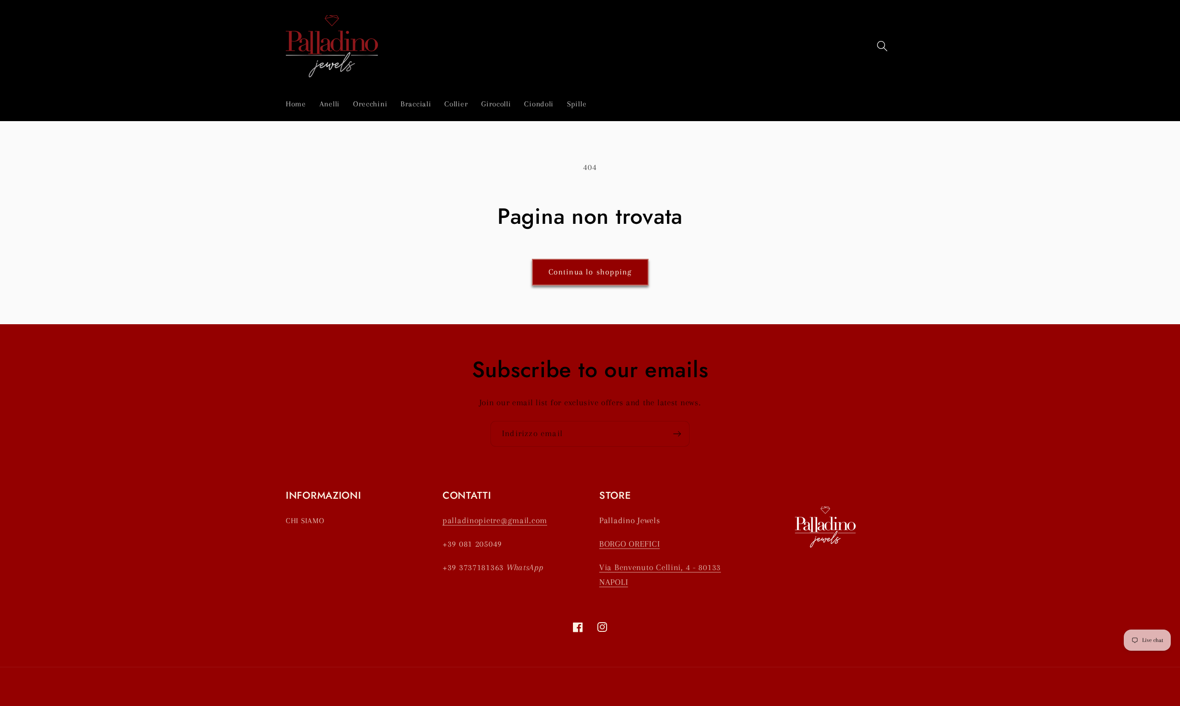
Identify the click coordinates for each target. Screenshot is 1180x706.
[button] (882, 46)
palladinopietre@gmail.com (494, 520)
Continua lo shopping (590, 271)
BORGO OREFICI (629, 543)
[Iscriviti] (677, 434)
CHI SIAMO (305, 520)
